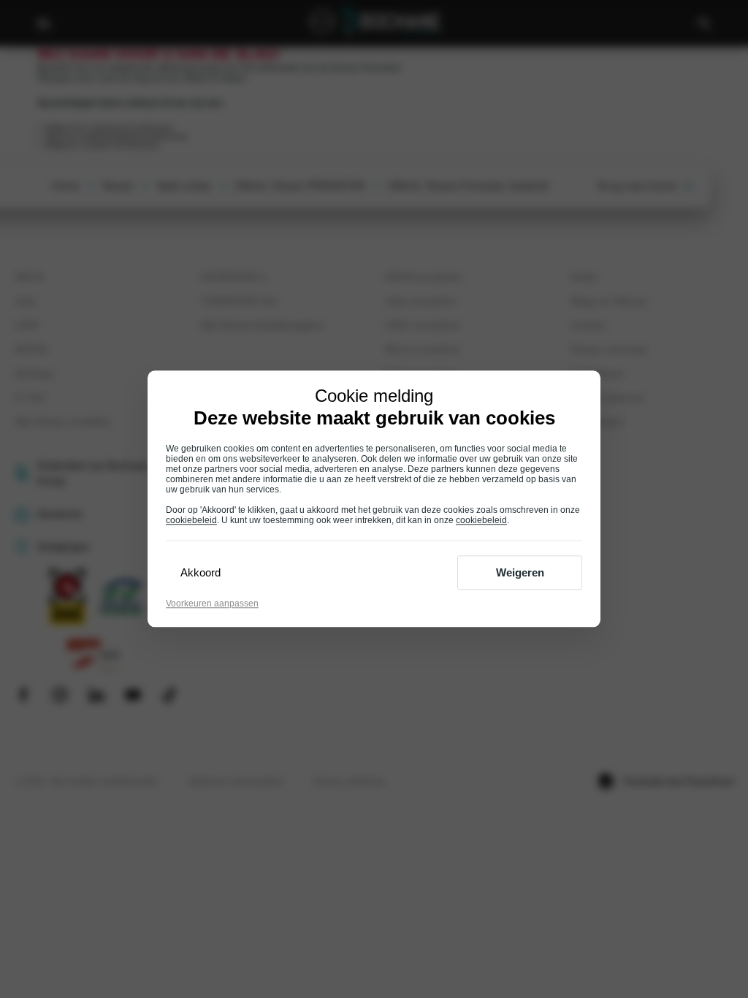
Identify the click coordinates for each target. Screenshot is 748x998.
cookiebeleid (191, 521)
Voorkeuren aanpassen (212, 604)
